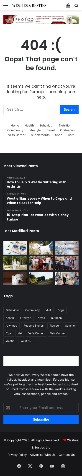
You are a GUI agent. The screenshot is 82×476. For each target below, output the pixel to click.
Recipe (54, 325)
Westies (26, 341)
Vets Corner (57, 333)
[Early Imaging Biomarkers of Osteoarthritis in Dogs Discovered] (15, 278)
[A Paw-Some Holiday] (41, 278)
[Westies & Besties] (29, 5)
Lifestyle (35, 130)
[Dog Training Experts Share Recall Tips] (41, 248)
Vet (20, 333)
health (10, 318)
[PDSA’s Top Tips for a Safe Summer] (15, 263)
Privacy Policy (17, 454)
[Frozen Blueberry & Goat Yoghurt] (15, 248)
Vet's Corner (36, 333)
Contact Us (67, 454)
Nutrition (65, 125)
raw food (11, 325)
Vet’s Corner (17, 135)
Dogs (60, 310)
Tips (8, 333)
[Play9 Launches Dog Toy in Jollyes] (41, 263)
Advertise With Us (43, 454)
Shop (58, 135)
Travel (50, 130)
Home (15, 125)
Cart (71, 135)
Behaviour (46, 125)
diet (48, 310)
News (41, 318)
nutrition (56, 318)
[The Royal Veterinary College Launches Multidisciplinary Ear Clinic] (67, 248)
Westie (10, 341)
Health (29, 125)
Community (15, 130)
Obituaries (67, 130)
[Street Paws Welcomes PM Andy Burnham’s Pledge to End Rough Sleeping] (67, 263)
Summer (70, 325)
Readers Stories (33, 325)
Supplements (40, 135)
